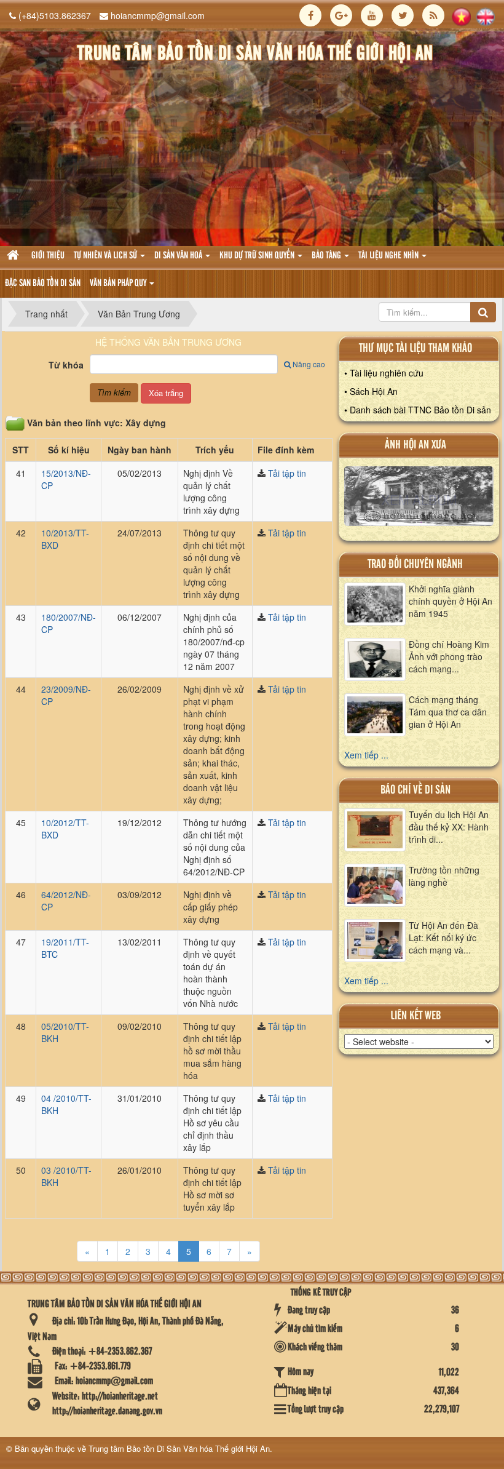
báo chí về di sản (415, 790)
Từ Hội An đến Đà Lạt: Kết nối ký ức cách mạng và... (443, 937)
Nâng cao (309, 364)
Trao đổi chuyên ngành (415, 564)
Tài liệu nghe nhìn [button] (389, 256)
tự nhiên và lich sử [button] (106, 256)
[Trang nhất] (14, 256)
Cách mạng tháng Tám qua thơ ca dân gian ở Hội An (448, 711)
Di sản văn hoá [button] (179, 256)
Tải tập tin (287, 473)
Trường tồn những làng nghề (444, 876)
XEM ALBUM (418, 499)
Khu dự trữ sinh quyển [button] (257, 256)
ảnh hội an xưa (415, 445)
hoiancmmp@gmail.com (158, 15)
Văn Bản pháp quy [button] (119, 283)
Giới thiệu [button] (48, 256)
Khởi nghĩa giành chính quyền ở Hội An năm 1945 (450, 601)
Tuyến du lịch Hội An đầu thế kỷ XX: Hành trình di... (449, 826)
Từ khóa (66, 365)
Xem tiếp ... (366, 755)
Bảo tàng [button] (327, 256)
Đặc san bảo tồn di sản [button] (43, 283)
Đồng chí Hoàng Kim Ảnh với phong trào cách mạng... (449, 656)
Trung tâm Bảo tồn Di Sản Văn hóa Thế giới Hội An (179, 1448)
